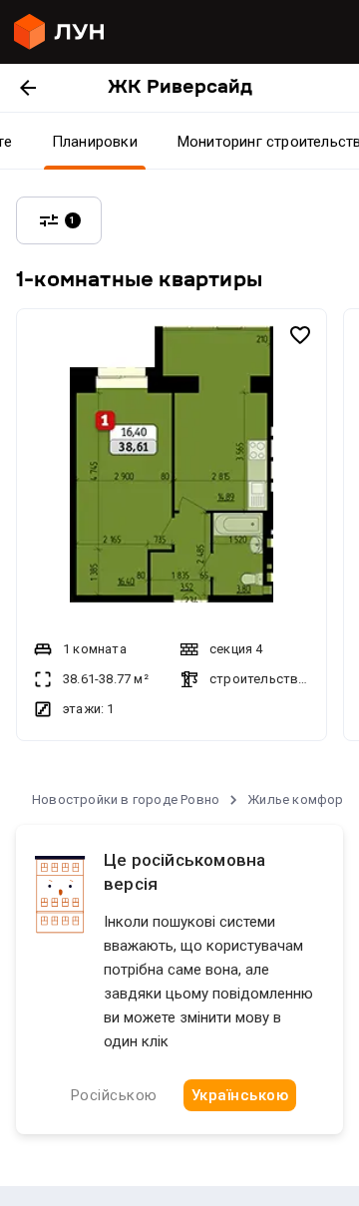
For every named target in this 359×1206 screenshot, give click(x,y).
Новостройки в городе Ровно (125, 799)
